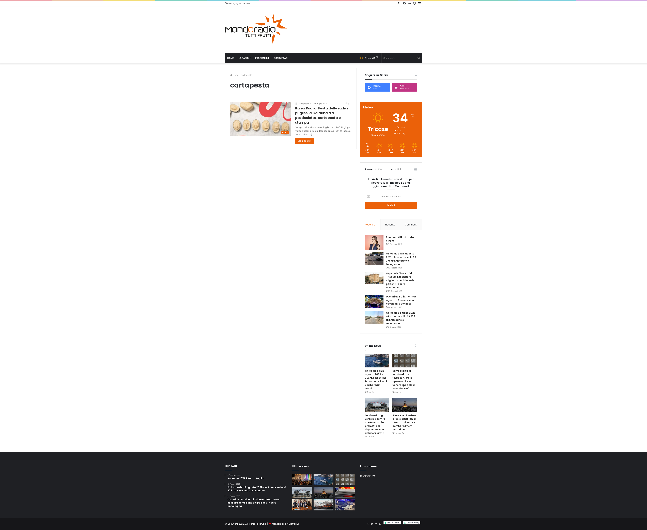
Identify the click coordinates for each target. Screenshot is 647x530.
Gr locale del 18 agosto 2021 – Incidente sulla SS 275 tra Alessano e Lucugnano (401, 259)
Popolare (370, 224)
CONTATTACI (281, 58)
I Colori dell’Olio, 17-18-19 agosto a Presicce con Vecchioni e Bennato (401, 300)
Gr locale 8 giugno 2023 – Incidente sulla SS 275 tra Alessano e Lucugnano (400, 318)
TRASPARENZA (367, 476)
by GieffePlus (292, 523)
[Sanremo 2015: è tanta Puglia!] (374, 242)
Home (230, 58)
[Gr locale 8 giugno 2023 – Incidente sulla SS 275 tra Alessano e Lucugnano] (374, 317)
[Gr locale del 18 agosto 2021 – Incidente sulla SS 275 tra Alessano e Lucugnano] (374, 258)
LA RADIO (244, 58)
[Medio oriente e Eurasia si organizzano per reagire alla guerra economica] (323, 504)
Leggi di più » (305, 140)
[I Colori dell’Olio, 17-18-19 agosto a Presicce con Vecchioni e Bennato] (374, 301)
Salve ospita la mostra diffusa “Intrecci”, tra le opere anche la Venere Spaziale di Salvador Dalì (403, 379)
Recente (390, 224)
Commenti (411, 224)
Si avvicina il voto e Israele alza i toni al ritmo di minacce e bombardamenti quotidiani (404, 422)
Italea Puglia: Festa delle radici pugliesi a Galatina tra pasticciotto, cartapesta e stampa (321, 115)
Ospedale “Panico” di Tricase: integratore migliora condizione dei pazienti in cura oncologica (400, 280)
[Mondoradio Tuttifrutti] (256, 29)
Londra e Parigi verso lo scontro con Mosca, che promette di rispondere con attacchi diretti (375, 424)
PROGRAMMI (262, 58)
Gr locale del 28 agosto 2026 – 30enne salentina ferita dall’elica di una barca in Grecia (376, 379)
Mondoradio (303, 103)
